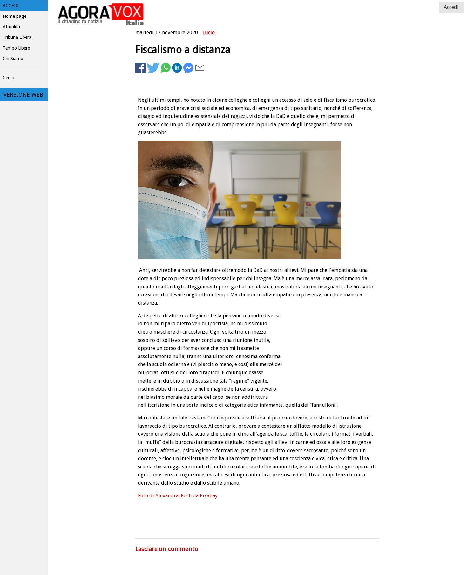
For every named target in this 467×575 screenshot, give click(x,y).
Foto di (146, 496)
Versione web (23, 95)
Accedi (11, 5)
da (196, 496)
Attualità (11, 26)
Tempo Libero (16, 48)
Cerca (8, 77)
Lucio (208, 33)
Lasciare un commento (166, 548)
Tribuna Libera (17, 37)
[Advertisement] (328, 94)
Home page (14, 16)
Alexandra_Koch (173, 496)
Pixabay (209, 496)
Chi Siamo (13, 58)
